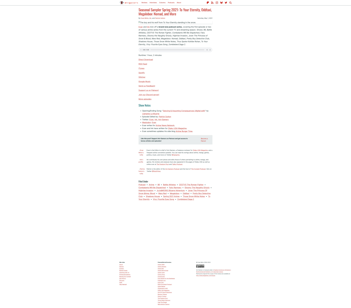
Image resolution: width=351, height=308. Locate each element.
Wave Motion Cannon (163, 304)
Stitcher (142, 77)
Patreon (121, 266)
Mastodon (146, 122)
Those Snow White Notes (194, 196)
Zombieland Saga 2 (185, 199)
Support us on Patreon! (149, 90)
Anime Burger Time (184, 131)
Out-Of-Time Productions (165, 292)
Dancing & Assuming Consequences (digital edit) (184, 111)
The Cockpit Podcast (198, 169)
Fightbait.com (162, 280)
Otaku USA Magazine (177, 128)
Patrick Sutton (160, 18)
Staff (120, 282)
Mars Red (162, 193)
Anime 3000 (161, 264)
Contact (121, 268)
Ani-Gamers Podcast (172, 169)
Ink (150, 18)
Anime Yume (161, 272)
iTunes (141, 68)
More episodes (145, 99)
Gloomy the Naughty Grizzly (197, 188)
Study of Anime (162, 296)
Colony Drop (161, 274)
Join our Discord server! (149, 95)
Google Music (144, 81)
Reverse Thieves (162, 294)
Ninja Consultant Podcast (165, 284)
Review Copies (123, 270)
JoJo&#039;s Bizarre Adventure (171, 190)
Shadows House (153, 196)
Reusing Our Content (125, 276)
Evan (141, 27)
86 (159, 185)
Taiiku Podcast (177, 164)
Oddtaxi (186, 193)
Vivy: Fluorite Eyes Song (163, 199)
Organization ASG (163, 288)
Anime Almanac (162, 266)
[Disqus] (175, 231)
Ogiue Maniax (161, 286)
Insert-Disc (161, 282)
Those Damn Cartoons (164, 300)
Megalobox (174, 193)
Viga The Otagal (162, 302)
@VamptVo (176, 155)
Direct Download (146, 60)
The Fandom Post (163, 164)
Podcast (142, 185)
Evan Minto (145, 18)
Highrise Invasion (146, 190)
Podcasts (171, 2)
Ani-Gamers (163, 119)
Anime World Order (163, 270)
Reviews (144, 2)
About (179, 2)
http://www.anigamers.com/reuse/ (205, 275)
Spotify (142, 73)
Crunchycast (161, 276)
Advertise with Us (124, 272)
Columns (162, 2)
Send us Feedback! (147, 86)
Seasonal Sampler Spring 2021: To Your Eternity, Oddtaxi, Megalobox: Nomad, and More (175, 11)
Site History (122, 278)
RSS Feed (143, 64)
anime (151, 185)
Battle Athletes (169, 185)
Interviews (153, 2)
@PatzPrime (156, 171)
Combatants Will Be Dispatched (152, 188)
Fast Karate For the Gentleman (166, 278)
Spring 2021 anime (171, 196)
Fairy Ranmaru (175, 188)
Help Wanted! (123, 284)
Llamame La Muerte (150, 114)
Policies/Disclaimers (124, 274)
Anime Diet (161, 268)
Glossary (121, 280)
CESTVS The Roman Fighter (191, 185)
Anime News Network (165, 125)
